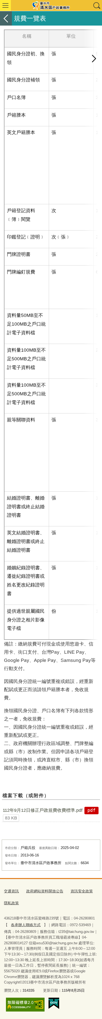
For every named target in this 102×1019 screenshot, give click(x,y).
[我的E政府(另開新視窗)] (54, 1003)
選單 (5, 5)
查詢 (96, 5)
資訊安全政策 (82, 891)
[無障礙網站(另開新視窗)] (25, 1004)
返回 (6, 18)
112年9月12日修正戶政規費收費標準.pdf (42, 810)
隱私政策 (11, 903)
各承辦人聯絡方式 (26, 925)
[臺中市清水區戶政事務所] (51, 5)
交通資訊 (11, 891)
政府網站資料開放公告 (44, 891)
